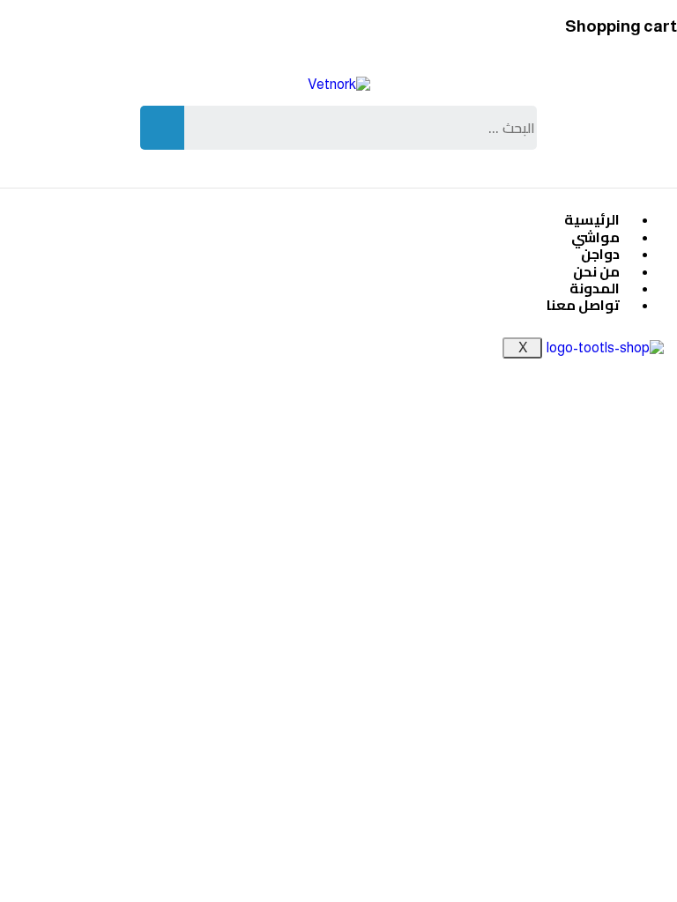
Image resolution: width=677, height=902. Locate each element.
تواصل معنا (583, 305)
